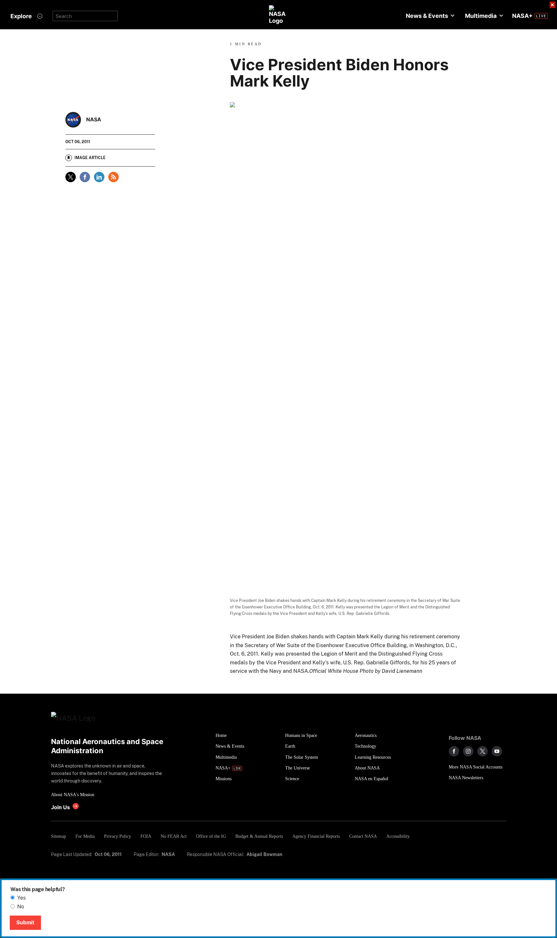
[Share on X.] (70, 177)
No (20, 907)
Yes (21, 898)
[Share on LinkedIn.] (99, 177)
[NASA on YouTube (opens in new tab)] (497, 751)
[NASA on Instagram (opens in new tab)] (468, 751)
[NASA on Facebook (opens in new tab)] (454, 751)
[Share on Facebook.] (85, 177)
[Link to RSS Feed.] (113, 177)
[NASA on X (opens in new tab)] (482, 751)
